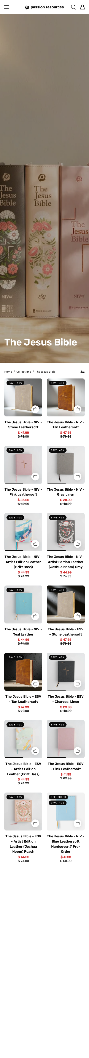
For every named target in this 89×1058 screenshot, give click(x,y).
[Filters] (82, 371)
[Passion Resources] (44, 7)
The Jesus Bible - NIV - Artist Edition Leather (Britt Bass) (23, 562)
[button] (73, 7)
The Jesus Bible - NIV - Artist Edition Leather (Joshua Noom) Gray (65, 562)
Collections (23, 371)
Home (8, 371)
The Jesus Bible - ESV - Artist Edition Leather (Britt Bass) (23, 769)
